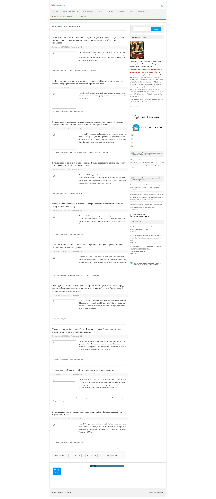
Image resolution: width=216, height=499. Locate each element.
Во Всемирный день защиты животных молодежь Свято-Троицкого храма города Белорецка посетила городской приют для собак (87, 82)
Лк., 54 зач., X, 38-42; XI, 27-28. (141, 101)
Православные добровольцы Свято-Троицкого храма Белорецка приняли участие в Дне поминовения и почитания (87, 330)
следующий (115, 455)
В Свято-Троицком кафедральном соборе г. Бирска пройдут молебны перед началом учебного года (146, 237)
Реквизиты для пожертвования (63, 17)
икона (157, 72)
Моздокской (149, 89)
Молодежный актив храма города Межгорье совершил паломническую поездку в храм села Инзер (88, 205)
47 (108, 455)
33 (75, 455)
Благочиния (88, 12)
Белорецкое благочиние (60, 111)
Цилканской (147, 87)
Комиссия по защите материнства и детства (89, 398)
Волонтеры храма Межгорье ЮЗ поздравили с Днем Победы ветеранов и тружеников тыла (87, 413)
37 (91, 455)
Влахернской (155, 94)
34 (79, 455)
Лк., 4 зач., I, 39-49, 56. (141, 99)
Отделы (100, 12)
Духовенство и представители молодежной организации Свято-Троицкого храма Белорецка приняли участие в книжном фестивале (87, 123)
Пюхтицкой (142, 84)
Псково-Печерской (141, 82)
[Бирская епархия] (58, 5)
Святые (110, 12)
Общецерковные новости (141, 154)
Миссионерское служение (78, 152)
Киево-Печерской (140, 79)
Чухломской (146, 91)
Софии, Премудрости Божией (144, 75)
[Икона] (137, 59)
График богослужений (138, 12)
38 (95, 455)
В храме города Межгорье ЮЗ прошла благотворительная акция (83, 369)
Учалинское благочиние (89, 70)
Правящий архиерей (70, 12)
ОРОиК (105, 152)
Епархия (55, 12)
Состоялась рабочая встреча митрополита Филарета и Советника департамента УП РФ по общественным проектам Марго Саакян (147, 197)
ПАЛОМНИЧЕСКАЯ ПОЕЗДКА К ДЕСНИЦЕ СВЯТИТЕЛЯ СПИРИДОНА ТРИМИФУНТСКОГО (145, 248)
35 (83, 455)
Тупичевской (142, 94)
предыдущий (59, 455)
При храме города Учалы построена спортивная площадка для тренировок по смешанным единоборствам (88, 246)
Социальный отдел (74, 70)
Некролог (121, 12)
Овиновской (159, 79)
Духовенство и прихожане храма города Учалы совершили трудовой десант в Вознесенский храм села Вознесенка (88, 164)
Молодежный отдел (59, 70)
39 (100, 455)
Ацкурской (137, 87)
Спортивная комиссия (75, 275)
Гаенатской (134, 91)
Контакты (84, 17)
